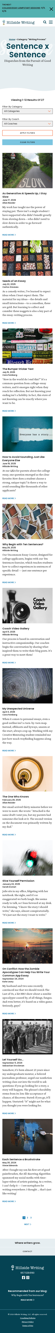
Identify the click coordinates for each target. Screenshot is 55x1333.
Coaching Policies (27, 1318)
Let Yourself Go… (12, 1059)
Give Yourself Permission (18, 881)
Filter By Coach (10, 119)
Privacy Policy (28, 1322)
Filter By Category (12, 106)
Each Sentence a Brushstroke (21, 1159)
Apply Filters (27, 133)
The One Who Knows (15, 796)
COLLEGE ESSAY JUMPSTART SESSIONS (21, 7)
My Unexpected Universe (18, 708)
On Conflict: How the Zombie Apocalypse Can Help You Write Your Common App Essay (26, 972)
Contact (27, 1251)
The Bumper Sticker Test (18, 369)
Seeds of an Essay (14, 281)
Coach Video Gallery (15, 628)
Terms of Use (27, 1325)
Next (29, 1224)
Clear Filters (27, 142)
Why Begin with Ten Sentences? (22, 544)
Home (12, 39)
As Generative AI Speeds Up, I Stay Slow (24, 195)
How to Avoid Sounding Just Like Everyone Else (23, 458)
